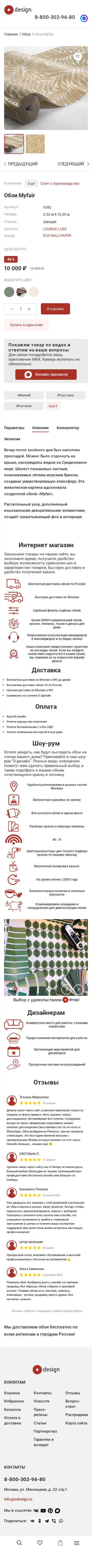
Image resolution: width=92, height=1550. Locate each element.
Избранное (14, 1401)
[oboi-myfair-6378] (9, 292)
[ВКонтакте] (32, 1521)
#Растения (24, 406)
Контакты (43, 1393)
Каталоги (12, 1409)
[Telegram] (47, 1521)
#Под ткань (65, 395)
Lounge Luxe (55, 229)
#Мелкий (24, 395)
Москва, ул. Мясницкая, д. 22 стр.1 (35, 1489)
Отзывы (72, 1393)
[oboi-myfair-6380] (21, 292)
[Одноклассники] (40, 1521)
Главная (11, 34)
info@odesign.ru (18, 1499)
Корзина (12, 1393)
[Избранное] (39, 1542)
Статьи (40, 1423)
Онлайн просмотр (51, 374)
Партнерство (45, 1431)
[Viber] (54, 1521)
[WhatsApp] (61, 1521)
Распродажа (76, 1414)
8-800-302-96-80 (55, 17)
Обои (26, 34)
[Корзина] (60, 1542)
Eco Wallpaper (57, 236)
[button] (66, 989)
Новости (42, 1401)
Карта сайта (76, 1423)
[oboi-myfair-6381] (34, 292)
